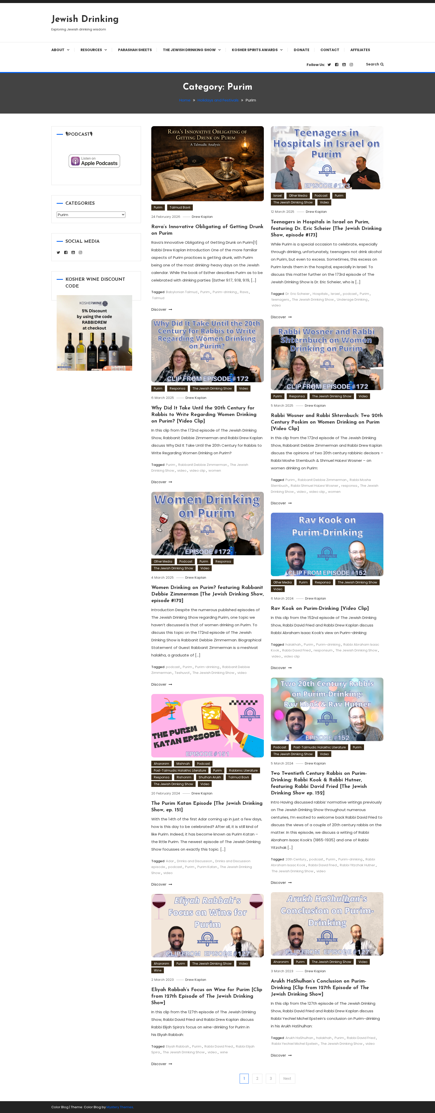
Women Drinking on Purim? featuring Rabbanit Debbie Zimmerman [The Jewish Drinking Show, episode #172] (207, 594)
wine (224, 1052)
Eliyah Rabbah (177, 1046)
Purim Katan (207, 866)
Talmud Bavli (180, 207)
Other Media (298, 195)
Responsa (177, 388)
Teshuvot (182, 672)
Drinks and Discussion (194, 861)
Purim (158, 207)
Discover (159, 309)
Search (372, 64)
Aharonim (161, 763)
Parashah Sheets (135, 49)
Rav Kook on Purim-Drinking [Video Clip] (320, 608)
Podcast (321, 195)
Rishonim (184, 777)
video (276, 305)
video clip (197, 470)
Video (324, 202)
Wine (157, 970)
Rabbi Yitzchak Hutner (357, 865)
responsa (349, 485)
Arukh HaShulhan (299, 1037)
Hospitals (320, 293)
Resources (91, 49)
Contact (329, 49)
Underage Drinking (352, 299)
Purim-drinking (225, 292)
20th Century (295, 859)
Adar (170, 861)
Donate (301, 49)
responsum (323, 650)
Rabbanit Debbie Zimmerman (202, 464)
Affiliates (360, 49)
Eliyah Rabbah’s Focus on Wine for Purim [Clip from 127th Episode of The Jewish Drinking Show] (206, 996)
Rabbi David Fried (296, 650)
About (57, 49)
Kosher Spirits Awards (255, 49)
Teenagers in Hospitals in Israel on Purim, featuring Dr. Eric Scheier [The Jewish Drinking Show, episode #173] (326, 229)
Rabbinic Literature (243, 770)
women (214, 470)
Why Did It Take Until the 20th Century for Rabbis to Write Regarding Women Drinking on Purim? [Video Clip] (204, 415)
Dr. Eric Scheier (297, 293)
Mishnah (183, 763)
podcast (350, 293)
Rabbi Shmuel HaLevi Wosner (314, 485)
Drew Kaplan (202, 216)
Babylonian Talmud (181, 292)
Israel (277, 195)
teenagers (280, 299)
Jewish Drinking (85, 19)
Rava (244, 292)
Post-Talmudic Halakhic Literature (320, 747)
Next (287, 1078)
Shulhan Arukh (210, 777)
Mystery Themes (119, 1107)
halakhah (293, 644)
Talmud (158, 298)
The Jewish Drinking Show (189, 49)
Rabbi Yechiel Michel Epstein (295, 1043)
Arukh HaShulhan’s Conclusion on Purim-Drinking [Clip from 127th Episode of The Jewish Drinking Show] (320, 988)
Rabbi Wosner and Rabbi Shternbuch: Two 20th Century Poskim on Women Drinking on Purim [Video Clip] (327, 422)
